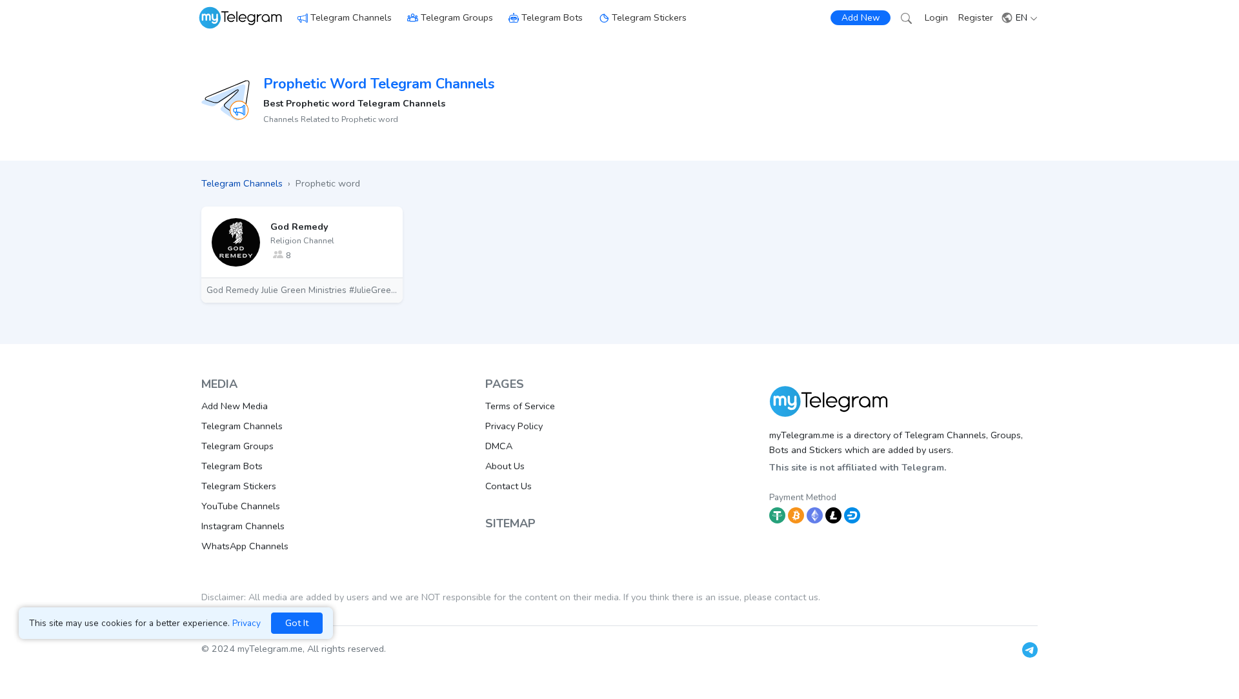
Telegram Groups (457, 17)
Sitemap (510, 523)
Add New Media (234, 406)
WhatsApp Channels (244, 546)
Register (975, 17)
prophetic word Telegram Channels (378, 84)
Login (936, 17)
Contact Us (508, 486)
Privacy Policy (514, 426)
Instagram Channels (243, 526)
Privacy (246, 623)
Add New (860, 18)
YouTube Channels (240, 506)
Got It (296, 622)
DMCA (498, 446)
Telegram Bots (552, 17)
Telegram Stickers (649, 17)
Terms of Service (520, 406)
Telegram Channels (351, 17)
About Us (505, 466)
